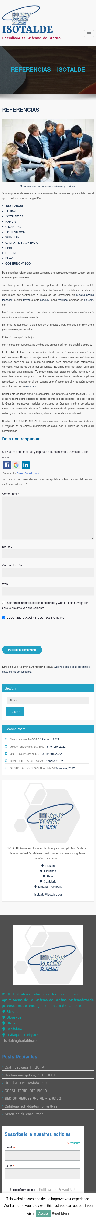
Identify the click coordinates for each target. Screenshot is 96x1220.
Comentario (10, 493)
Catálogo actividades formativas (31, 1106)
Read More (60, 1213)
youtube (63, 299)
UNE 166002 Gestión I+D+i (26, 754)
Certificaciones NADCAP (24, 739)
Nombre (8, 546)
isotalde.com (32, 386)
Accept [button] (43, 1213)
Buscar (15, 711)
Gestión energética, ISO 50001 (28, 746)
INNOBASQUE (14, 206)
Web (5, 584)
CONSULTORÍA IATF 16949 (26, 761)
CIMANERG (13, 227)
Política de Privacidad (57, 1189)
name (9, 1166)
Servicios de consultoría (24, 1114)
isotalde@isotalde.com (48, 894)
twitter (26, 299)
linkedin (88, 299)
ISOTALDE (27, 30)
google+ (44, 299)
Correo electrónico (14, 565)
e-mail (10, 1148)
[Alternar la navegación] (89, 33)
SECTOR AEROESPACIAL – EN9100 (32, 768)
